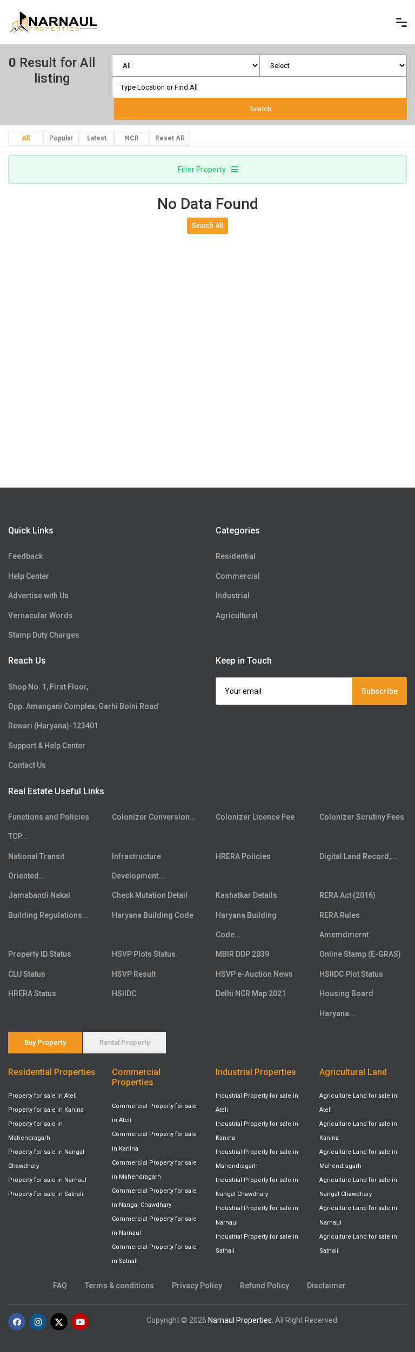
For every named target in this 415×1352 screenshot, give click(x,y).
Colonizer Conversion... (154, 817)
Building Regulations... (48, 915)
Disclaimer (326, 1285)
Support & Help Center (46, 745)
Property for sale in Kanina (46, 1109)
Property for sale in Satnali (45, 1194)
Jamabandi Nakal (39, 895)
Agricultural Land (353, 1072)
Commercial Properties (136, 1077)
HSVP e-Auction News (254, 974)
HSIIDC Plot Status (351, 974)
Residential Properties (52, 1072)
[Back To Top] (385, 1295)
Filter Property (202, 169)
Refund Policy (264, 1285)
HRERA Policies (243, 856)
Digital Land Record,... (358, 856)
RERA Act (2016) (347, 895)
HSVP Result (134, 974)
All (26, 138)
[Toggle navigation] (401, 22)
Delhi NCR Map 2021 (251, 993)
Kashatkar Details (246, 895)
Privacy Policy (197, 1285)
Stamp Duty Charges (43, 635)
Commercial (238, 576)
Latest (96, 138)
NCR (132, 138)
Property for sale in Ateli (42, 1095)
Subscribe (380, 691)
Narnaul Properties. (240, 1320)
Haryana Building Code (152, 915)
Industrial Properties (256, 1072)
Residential (236, 556)
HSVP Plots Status (144, 954)
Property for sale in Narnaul (47, 1180)
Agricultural (237, 615)
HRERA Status (32, 993)
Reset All (169, 138)
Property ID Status (39, 954)
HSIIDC (124, 993)
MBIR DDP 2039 (242, 954)
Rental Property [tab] (124, 1042)
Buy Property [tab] (45, 1042)
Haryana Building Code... (246, 925)
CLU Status (26, 974)
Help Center (28, 576)
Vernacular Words (40, 615)
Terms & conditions (119, 1285)
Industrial (233, 595)
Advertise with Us (38, 595)
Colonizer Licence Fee (255, 817)
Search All (207, 225)
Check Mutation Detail (150, 895)
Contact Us (27, 765)
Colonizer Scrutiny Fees (361, 817)
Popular (61, 138)
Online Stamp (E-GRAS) (360, 954)
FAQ (60, 1285)
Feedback (25, 556)
